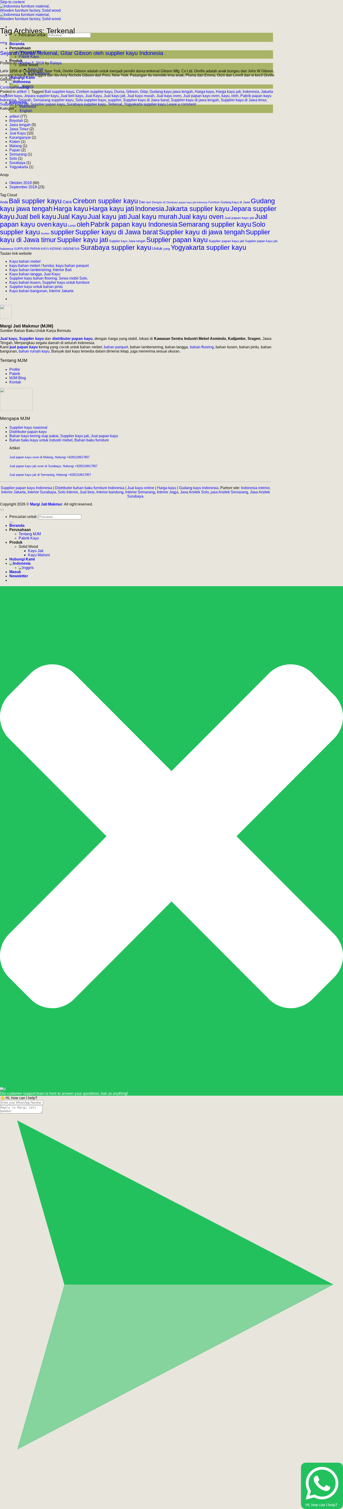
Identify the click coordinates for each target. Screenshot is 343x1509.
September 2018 (23, 187)
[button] (18, 576)
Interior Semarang (140, 492)
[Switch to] (20, 82)
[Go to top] (2, 509)
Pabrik (14, 374)
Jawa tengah (20, 125)
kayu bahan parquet (72, 266)
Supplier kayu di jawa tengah (195, 100)
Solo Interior (68, 492)
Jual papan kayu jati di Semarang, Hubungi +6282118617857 (50, 474)
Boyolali (16, 121)
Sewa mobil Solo (73, 278)
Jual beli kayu (71, 96)
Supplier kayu (32, 339)
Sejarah (24, 100)
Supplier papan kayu (48, 104)
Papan (14, 150)
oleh (234, 96)
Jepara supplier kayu (41, 96)
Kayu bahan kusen (24, 282)
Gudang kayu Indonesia (198, 488)
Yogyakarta (18, 167)
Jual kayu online (140, 488)
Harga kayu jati (228, 92)
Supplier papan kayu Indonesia (26, 488)
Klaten (14, 142)
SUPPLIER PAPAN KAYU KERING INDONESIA (47, 249)
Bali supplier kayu (59, 92)
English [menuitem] (25, 111)
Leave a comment (181, 104)
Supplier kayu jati (14, 104)
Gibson (132, 92)
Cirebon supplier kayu (94, 92)
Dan (142, 202)
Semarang (18, 154)
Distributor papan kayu (28, 432)
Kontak (15, 382)
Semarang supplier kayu (53, 100)
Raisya (56, 63)
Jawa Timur (18, 129)
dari (148, 202)
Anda (4, 202)
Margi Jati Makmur (46, 504)
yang (166, 249)
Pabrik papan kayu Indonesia (133, 224)
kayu (225, 96)
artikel (3, 42)
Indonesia (251, 92)
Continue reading (16, 87)
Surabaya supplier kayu (86, 104)
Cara (67, 202)
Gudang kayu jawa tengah (171, 92)
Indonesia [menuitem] (27, 107)
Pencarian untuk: (23, 517)
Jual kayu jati (114, 96)
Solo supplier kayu (90, 100)
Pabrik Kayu (29, 56)
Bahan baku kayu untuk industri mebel (41, 440)
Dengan (157, 202)
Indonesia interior (255, 488)
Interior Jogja (167, 492)
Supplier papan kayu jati (226, 241)
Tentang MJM (30, 534)
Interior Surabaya (42, 492)
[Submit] (20, 41)
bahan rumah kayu (34, 351)
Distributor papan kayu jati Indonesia (186, 202)
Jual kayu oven (168, 96)
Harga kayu (204, 92)
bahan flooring (202, 347)
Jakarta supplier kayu (197, 208)
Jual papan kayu (104, 436)
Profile (14, 369)
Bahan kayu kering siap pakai (33, 436)
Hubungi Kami (22, 78)
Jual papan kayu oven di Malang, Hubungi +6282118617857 (49, 457)
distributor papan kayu (72, 339)
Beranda (16, 44)
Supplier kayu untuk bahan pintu (36, 287)
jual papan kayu (24, 347)
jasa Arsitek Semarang (229, 492)
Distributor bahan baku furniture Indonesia (89, 488)
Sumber (45, 233)
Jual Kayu (93, 96)
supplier (114, 100)
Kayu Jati (35, 551)
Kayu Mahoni (39, 555)
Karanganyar (20, 137)
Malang (15, 146)
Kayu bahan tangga (25, 274)
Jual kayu (8, 339)
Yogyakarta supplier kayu (145, 104)
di (164, 202)
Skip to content (12, 2)
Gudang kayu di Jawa (235, 202)
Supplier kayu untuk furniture (66, 282)
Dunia (119, 92)
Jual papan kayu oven (201, 96)
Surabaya (17, 163)
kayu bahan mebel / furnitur (31, 266)
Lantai (72, 225)
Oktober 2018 (20, 183)
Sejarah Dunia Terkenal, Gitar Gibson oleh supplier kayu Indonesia (81, 53)
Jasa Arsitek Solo (194, 492)
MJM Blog (17, 378)
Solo (13, 158)
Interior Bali (62, 270)
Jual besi (87, 492)
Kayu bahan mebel (25, 261)
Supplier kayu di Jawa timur (243, 100)
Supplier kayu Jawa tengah (127, 241)
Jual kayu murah (140, 96)
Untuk (157, 248)
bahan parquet (116, 347)
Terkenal (115, 104)
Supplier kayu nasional (28, 427)
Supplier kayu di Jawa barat (146, 100)
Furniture (214, 202)
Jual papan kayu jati (239, 218)
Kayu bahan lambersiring (30, 270)
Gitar (144, 92)
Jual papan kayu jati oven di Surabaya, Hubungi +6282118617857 (53, 466)
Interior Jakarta (61, 291)
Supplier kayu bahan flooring (33, 278)
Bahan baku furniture (91, 440)
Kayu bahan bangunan (28, 291)
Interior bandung (109, 492)
